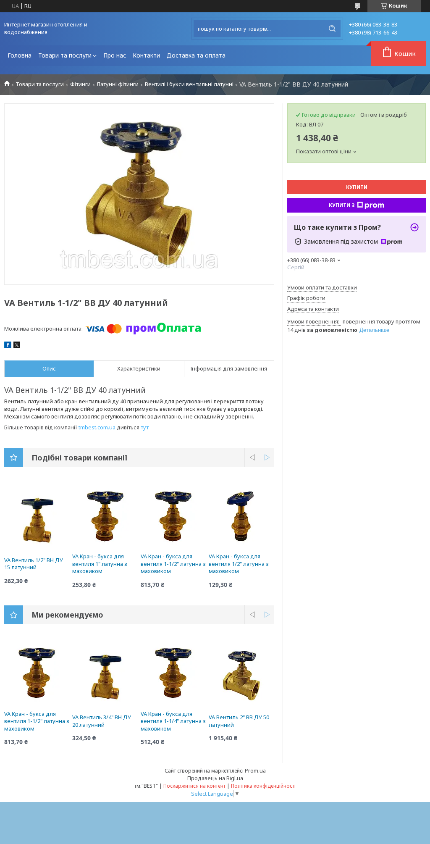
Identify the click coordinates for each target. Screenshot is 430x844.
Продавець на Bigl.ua (215, 778)
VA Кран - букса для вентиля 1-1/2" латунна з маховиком (173, 563)
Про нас (114, 55)
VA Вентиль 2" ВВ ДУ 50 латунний (239, 720)
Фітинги (80, 84)
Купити (356, 187)
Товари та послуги (65, 55)
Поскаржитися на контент (194, 785)
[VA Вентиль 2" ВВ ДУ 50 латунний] (241, 675)
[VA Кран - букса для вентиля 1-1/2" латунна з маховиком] (173, 515)
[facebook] (7, 346)
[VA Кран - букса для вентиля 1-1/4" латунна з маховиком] (173, 672)
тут (145, 427)
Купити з (342, 205)
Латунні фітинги (118, 84)
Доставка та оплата (196, 55)
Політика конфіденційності (263, 785)
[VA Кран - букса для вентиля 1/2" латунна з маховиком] (241, 515)
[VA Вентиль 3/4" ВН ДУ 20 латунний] (105, 675)
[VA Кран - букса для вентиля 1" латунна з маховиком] (105, 515)
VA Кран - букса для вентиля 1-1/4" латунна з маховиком (173, 721)
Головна (19, 55)
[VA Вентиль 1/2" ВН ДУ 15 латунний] (37, 518)
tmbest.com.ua (97, 427)
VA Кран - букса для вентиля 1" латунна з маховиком (99, 563)
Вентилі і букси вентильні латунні (189, 84)
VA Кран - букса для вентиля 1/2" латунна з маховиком (239, 563)
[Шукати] (332, 28)
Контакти (146, 55)
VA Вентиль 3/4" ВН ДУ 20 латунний (101, 720)
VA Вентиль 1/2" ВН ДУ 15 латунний (33, 563)
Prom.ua (255, 770)
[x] (16, 346)
